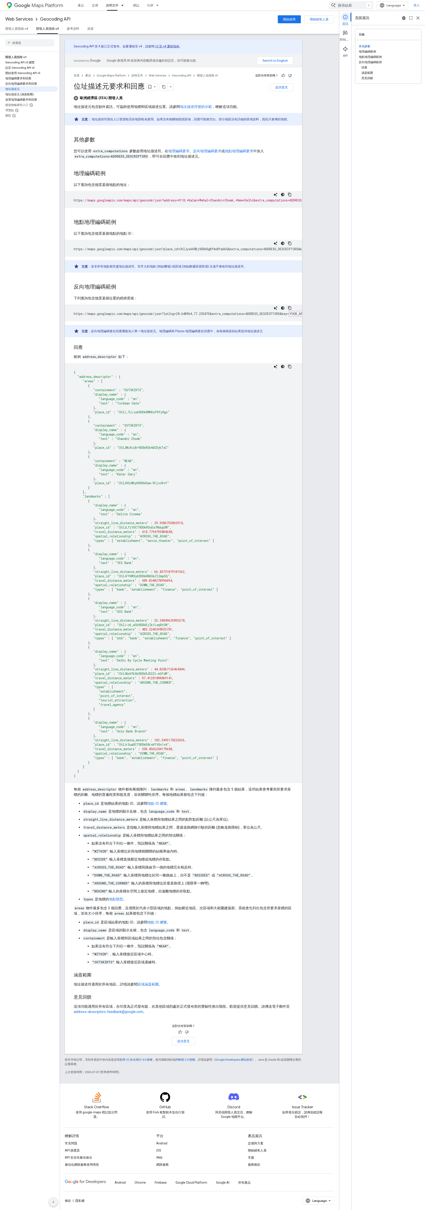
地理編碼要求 (178, 151)
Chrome (140, 1182)
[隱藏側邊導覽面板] (53, 1202)
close (418, 18)
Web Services (19, 19)
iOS (158, 1150)
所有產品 (244, 1182)
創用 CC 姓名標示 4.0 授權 (136, 1059)
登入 (416, 5)
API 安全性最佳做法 (78, 1157)
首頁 (76, 75)
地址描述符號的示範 (196, 107)
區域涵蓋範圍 (148, 984)
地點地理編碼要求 (239, 151)
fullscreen (410, 18)
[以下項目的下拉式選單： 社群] (158, 5)
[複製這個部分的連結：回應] (87, 347)
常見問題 (71, 1143)
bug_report (403, 18)
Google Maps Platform (111, 75)
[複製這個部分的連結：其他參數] (99, 140)
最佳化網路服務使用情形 (82, 1164)
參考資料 (73, 29)
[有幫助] (283, 75)
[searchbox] (29, 42)
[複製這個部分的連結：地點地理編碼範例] (120, 222)
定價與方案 (255, 1143)
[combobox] (351, 5)
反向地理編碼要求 (207, 151)
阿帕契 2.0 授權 (185, 1059)
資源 (90, 29)
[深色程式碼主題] (282, 194)
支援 (251, 1157)
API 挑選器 (72, 1150)
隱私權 (80, 1200)
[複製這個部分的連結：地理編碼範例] (110, 173)
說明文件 (112, 5)
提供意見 (281, 87)
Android (161, 1143)
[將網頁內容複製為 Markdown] (164, 87)
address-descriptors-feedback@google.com (108, 1012)
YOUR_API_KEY (301, 314)
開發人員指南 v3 (47, 29)
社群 (150, 5)
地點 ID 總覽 (157, 803)
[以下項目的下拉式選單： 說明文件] (123, 5)
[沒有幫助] (290, 75)
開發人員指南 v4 (16, 29)
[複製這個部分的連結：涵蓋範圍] (95, 975)
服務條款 (254, 1164)
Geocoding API (55, 19)
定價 (95, 5)
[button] (98, 98)
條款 (68, 1200)
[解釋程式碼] (275, 194)
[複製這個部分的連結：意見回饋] (95, 997)
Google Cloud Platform (191, 1182)
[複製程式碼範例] (289, 194)
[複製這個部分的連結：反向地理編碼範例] (120, 287)
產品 (81, 5)
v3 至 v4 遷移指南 (167, 46)
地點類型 (116, 899)
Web (159, 1157)
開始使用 (289, 19)
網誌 (136, 5)
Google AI (222, 1182)
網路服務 (162, 1164)
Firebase (161, 1182)
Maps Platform (47, 5)
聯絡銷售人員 (319, 19)
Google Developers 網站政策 (233, 1059)
